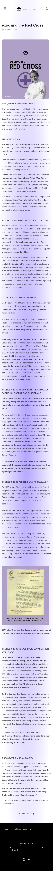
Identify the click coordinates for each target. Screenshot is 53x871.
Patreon (10, 804)
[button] (5, 8)
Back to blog (28, 813)
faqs (7, 834)
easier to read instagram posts (18, 829)
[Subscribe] (40, 850)
